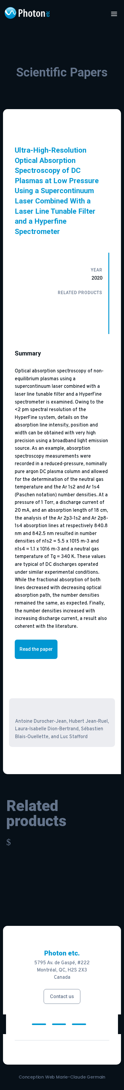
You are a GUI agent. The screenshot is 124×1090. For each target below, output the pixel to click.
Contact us (62, 996)
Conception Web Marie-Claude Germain (62, 1077)
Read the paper (36, 649)
